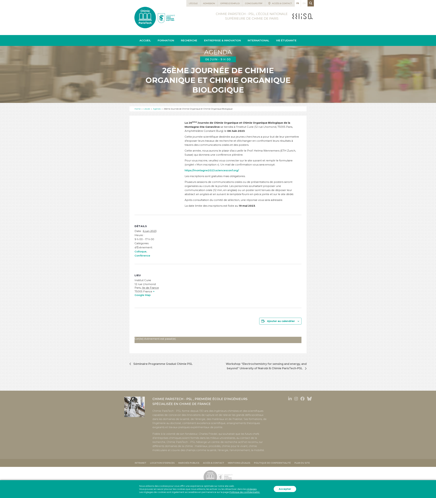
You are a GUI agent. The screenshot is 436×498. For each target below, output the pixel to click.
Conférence (142, 255)
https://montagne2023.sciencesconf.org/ (212, 170)
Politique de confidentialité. (244, 492)
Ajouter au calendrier (281, 321)
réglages (251, 489)
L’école (147, 108)
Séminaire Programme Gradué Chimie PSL (163, 364)
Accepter (285, 489)
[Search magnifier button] (311, 3)
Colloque (140, 251)
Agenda (157, 108)
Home (138, 108)
